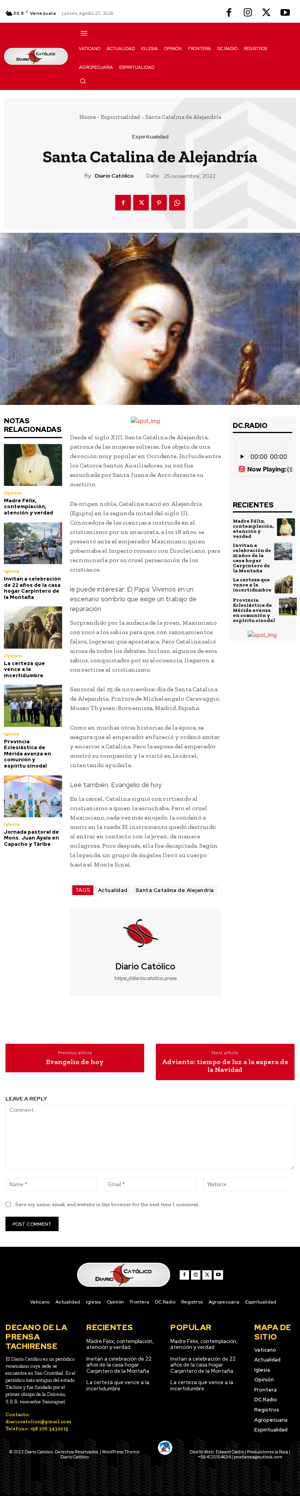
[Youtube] (285, 13)
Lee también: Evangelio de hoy (116, 784)
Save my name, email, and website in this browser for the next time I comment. (107, 1204)
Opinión (13, 493)
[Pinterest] (159, 202)
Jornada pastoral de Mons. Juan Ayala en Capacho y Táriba (31, 838)
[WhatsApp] (177, 202)
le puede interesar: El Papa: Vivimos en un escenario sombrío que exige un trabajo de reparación (133, 599)
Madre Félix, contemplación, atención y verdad (28, 506)
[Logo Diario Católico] (36, 56)
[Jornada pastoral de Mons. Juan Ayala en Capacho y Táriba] (33, 796)
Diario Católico (114, 176)
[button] (83, 81)
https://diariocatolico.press (145, 978)
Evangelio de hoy (75, 1062)
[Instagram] (247, 13)
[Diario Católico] (145, 935)
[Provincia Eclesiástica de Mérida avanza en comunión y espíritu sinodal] (33, 705)
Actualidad (113, 890)
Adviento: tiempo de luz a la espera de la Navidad (225, 1066)
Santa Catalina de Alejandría (175, 890)
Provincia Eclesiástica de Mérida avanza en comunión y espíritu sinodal (27, 753)
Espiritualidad (120, 116)
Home (87, 116)
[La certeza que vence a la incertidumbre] (33, 627)
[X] (266, 13)
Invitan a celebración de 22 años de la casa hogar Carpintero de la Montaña (32, 588)
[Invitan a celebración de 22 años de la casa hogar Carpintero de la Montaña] (33, 543)
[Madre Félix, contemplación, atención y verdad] (33, 465)
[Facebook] (229, 13)
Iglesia (11, 571)
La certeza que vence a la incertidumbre (24, 669)
